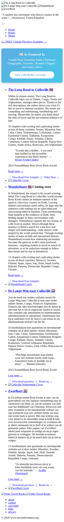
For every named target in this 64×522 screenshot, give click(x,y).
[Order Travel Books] (26, 493)
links (10, 508)
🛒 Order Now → (50, 177)
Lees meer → (15, 375)
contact (12, 502)
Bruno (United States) (27, 159)
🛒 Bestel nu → (43, 381)
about (11, 499)
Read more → (15, 171)
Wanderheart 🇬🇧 (20, 186)
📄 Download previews (21, 381)
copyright (13, 505)
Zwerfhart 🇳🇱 (17, 391)
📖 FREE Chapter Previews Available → (24, 41)
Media (11, 35)
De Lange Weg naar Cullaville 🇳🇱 (31, 291)
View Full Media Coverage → (32, 74)
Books (11, 32)
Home (11, 29)
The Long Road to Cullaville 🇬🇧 (30, 89)
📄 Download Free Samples (23, 177)
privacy (12, 511)
